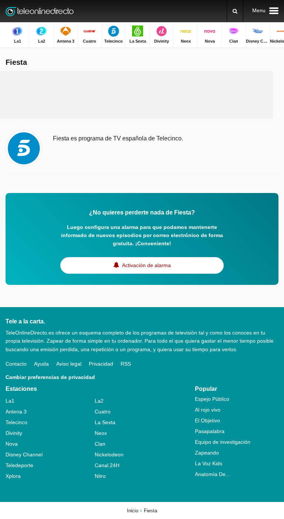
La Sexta (105, 422)
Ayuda (41, 364)
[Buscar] (235, 11)
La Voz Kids (208, 463)
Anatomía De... (212, 474)
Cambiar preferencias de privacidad (50, 377)
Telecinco (16, 422)
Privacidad (101, 364)
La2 (99, 401)
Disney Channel (24, 455)
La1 (10, 401)
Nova (12, 444)
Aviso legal (68, 364)
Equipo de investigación (222, 442)
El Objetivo (207, 420)
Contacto (16, 364)
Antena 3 (16, 412)
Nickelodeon (109, 455)
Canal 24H (107, 465)
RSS (126, 364)
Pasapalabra (209, 431)
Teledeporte (19, 465)
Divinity (14, 433)
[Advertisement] (142, 95)
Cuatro (103, 412)
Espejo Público (212, 399)
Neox (101, 433)
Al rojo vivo (207, 410)
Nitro (100, 476)
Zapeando (207, 453)
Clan (100, 444)
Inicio (132, 510)
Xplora (13, 476)
